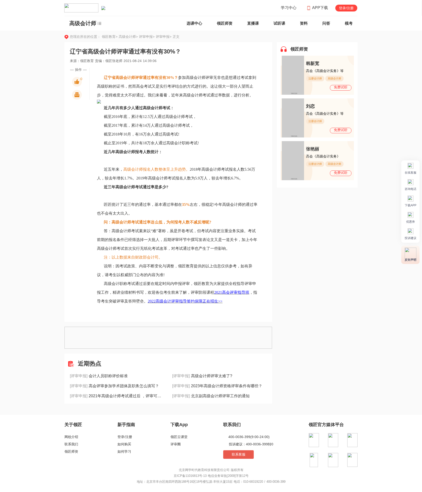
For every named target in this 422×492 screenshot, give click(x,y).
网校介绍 (71, 437)
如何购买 (124, 444)
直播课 (253, 23)
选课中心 (194, 23)
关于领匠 (73, 424)
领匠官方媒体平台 (326, 424)
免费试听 (341, 87)
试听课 (279, 23)
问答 (326, 23)
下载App (179, 424)
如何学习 (124, 451)
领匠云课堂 (179, 437)
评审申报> (147, 37)
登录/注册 (346, 8)
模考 (349, 23)
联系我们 (71, 444)
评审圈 (175, 444)
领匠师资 (224, 23)
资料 (304, 23)
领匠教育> (109, 37)
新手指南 (126, 424)
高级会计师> (129, 37)
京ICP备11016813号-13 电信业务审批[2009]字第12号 (211, 476)
